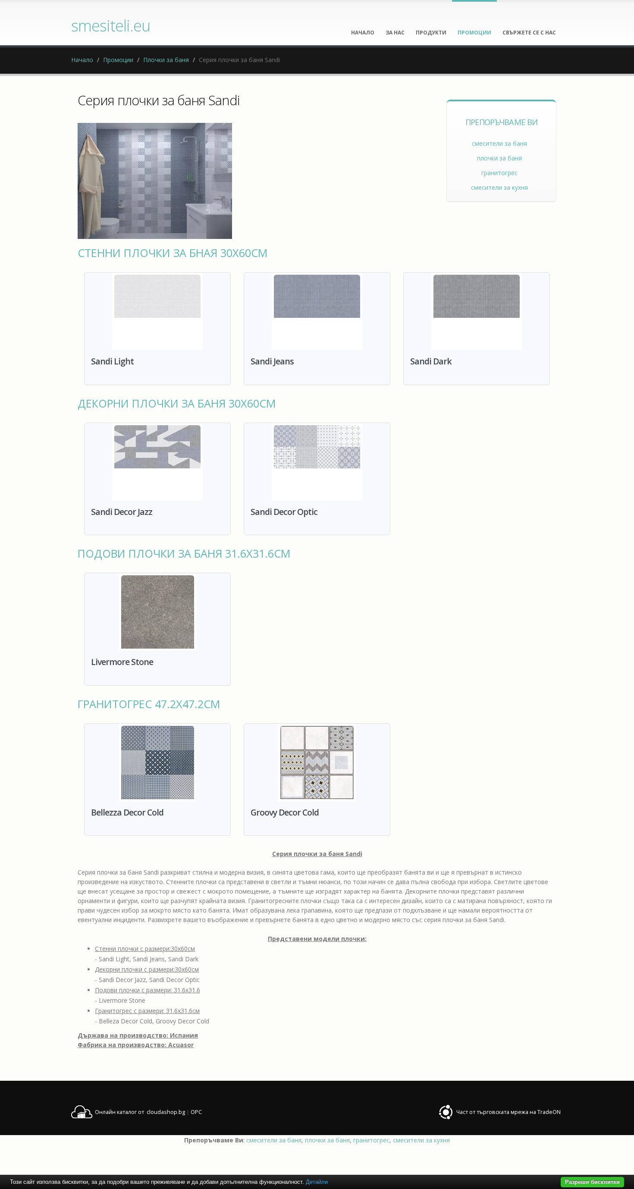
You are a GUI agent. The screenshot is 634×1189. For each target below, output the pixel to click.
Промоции (118, 60)
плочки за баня (499, 158)
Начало (82, 60)
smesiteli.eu (110, 25)
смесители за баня (499, 143)
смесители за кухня (499, 187)
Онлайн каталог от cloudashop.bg (140, 1112)
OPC (196, 1112)
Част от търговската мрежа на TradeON (508, 1112)
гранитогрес (499, 173)
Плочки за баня (166, 60)
